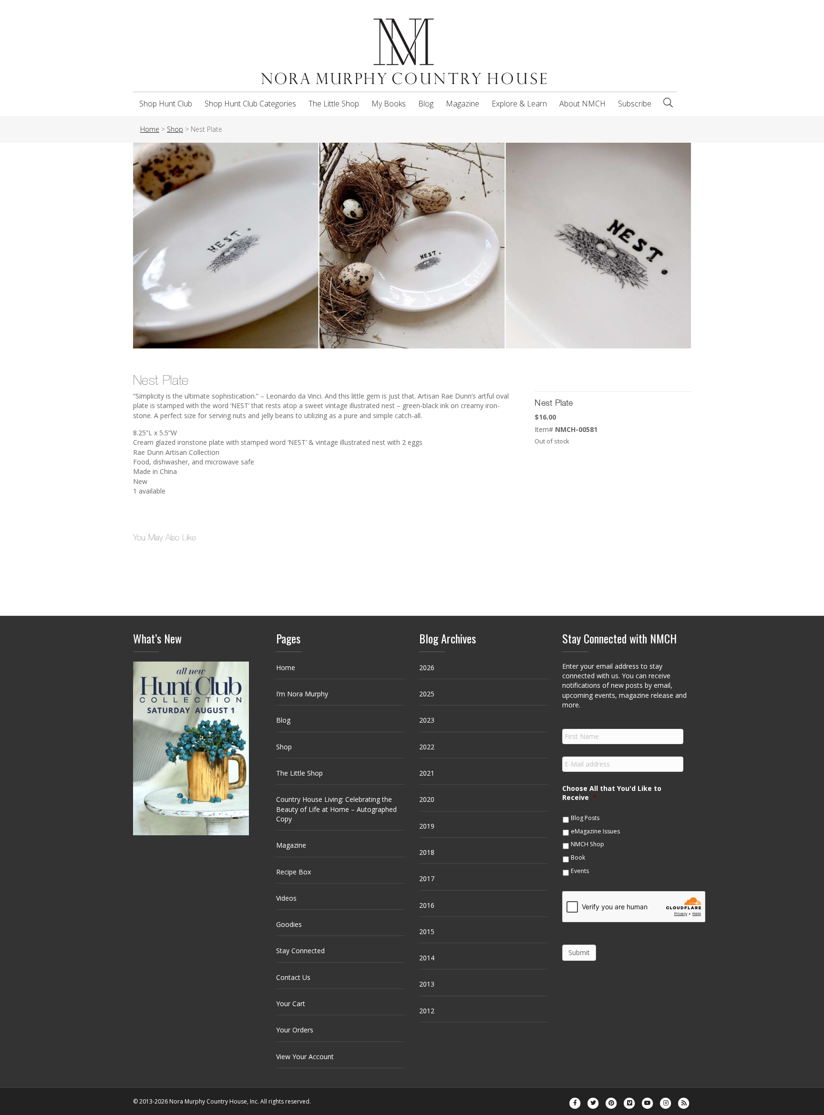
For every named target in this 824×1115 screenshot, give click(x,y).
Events (580, 871)
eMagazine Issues (595, 831)
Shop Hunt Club (165, 103)
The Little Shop (334, 103)
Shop (284, 746)
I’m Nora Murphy (302, 693)
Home (285, 667)
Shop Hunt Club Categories (250, 103)
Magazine (462, 103)
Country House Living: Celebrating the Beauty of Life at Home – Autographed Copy (336, 809)
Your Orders (294, 1029)
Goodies (289, 924)
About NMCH (582, 103)
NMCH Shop (587, 844)
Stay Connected (300, 950)
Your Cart (290, 1003)
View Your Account (305, 1056)
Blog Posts (585, 818)
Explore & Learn (519, 103)
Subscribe (634, 103)
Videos (286, 898)
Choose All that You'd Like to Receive (611, 792)
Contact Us (293, 977)
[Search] (668, 102)
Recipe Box (293, 871)
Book (578, 857)
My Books (388, 103)
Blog (425, 103)
